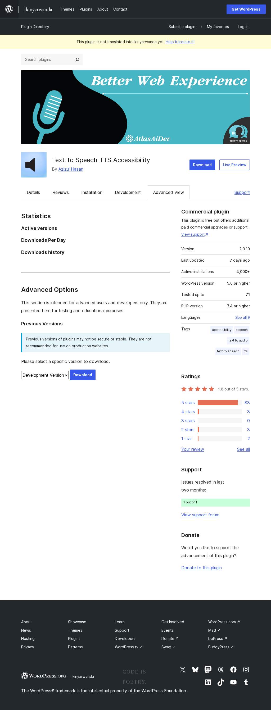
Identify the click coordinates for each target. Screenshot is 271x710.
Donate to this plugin (201, 567)
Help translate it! (180, 41)
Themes (75, 630)
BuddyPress (221, 647)
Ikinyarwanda (83, 676)
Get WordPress (246, 9)
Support (242, 192)
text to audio (238, 340)
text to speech (228, 351)
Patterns (75, 647)
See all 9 (242, 317)
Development (128, 192)
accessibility (222, 330)
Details (33, 192)
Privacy (27, 647)
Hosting (28, 638)
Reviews (60, 192)
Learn (120, 622)
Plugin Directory (35, 26)
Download (202, 164)
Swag (168, 647)
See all (243, 449)
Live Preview (234, 164)
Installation (91, 192)
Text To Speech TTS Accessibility (101, 160)
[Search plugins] (77, 59)
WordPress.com (224, 622)
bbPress (217, 638)
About (26, 622)
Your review (192, 449)
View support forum (200, 514)
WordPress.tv (129, 647)
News (26, 630)
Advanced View (168, 192)
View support (193, 234)
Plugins (74, 638)
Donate (170, 638)
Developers (125, 638)
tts (246, 351)
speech (242, 330)
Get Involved (172, 622)
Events (167, 630)
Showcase (77, 622)
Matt (214, 630)
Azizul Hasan (70, 169)
